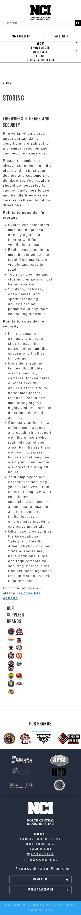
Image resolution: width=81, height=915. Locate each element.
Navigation (40, 879)
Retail (40, 56)
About (41, 44)
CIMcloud (47, 910)
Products (23, 37)
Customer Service (42, 854)
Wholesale (40, 52)
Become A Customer (40, 60)
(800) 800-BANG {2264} (43, 860)
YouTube (43, 869)
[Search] (78, 23)
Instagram (62, 869)
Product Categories (40, 889)
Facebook (25, 869)
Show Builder (40, 48)
